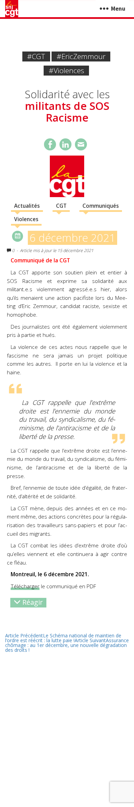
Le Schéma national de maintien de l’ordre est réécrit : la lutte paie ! (63, 638)
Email (81, 144)
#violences (66, 70)
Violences (26, 219)
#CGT (36, 56)
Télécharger (25, 586)
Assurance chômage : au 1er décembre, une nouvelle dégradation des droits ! (67, 645)
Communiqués (100, 205)
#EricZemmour (81, 56)
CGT (61, 205)
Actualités (27, 205)
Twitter (65, 144)
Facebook (50, 144)
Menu (118, 8)
